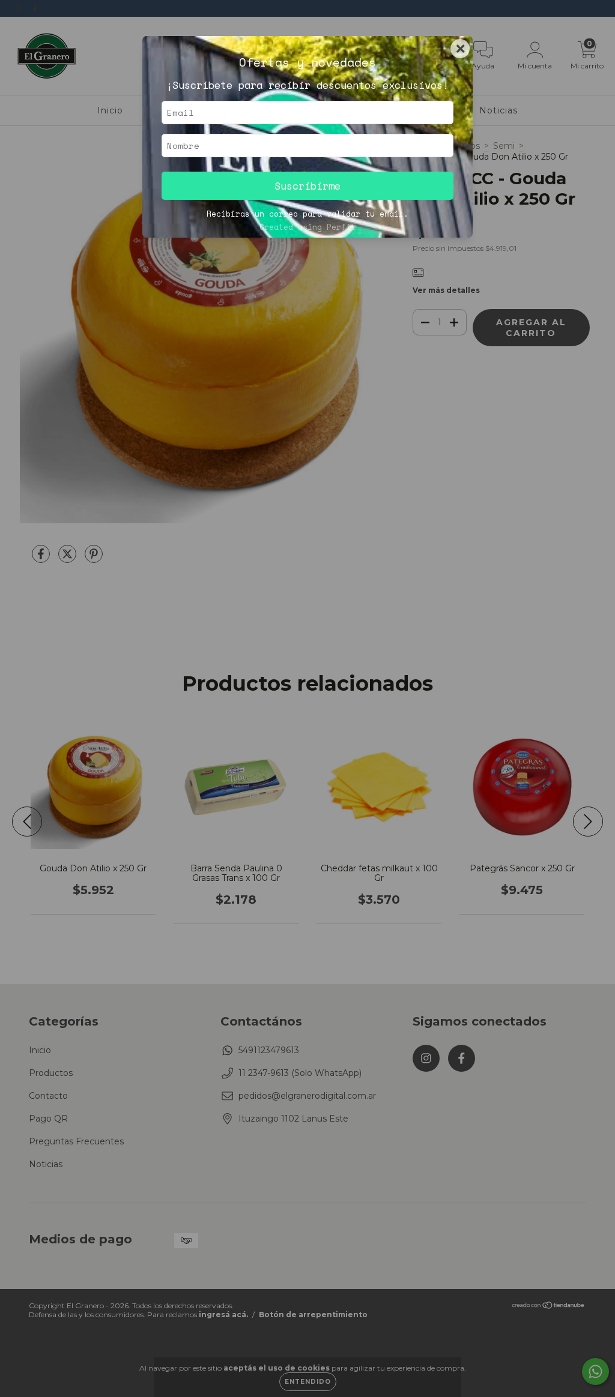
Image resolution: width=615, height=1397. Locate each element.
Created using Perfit (307, 227)
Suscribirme (307, 185)
